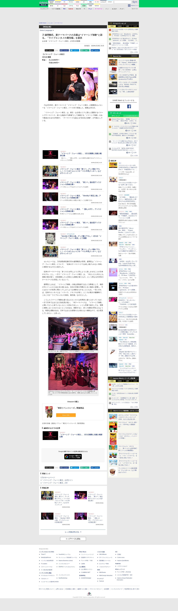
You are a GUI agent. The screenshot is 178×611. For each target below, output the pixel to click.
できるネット (45, 578)
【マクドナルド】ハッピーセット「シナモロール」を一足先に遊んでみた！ (127, 463)
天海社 (119, 554)
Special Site (117, 56)
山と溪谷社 (82, 566)
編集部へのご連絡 (82, 589)
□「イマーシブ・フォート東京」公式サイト (57, 480)
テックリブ (100, 578)
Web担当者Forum (46, 557)
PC (84, 9)
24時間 (120, 26)
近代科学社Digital (86, 578)
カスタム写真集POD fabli (124, 575)
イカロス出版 (101, 552)
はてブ (76, 50)
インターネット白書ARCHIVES (50, 581)
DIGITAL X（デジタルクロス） (67, 566)
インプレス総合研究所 (47, 560)
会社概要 (106, 589)
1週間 (127, 26)
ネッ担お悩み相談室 (46, 570)
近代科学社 (82, 575)
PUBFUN (118, 563)
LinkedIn (96, 50)
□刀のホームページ (48, 477)
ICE (116, 552)
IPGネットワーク (120, 569)
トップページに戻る (73, 539)
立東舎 (83, 563)
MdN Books (102, 572)
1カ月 (135, 26)
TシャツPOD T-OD (87, 560)
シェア (65, 50)
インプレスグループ (116, 589)
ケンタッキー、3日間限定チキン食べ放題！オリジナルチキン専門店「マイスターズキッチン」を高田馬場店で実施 (124, 399)
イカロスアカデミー (104, 566)
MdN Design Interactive (105, 575)
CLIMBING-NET (85, 572)
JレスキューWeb (104, 563)
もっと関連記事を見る (72, 532)
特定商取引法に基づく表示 (131, 589)
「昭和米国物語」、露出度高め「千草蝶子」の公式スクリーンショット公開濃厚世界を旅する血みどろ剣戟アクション (125, 44)
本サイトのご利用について (46, 589)
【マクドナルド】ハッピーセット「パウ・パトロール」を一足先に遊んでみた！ (127, 456)
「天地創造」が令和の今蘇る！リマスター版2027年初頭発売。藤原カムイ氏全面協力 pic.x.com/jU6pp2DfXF (124, 135)
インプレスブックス (64, 575)
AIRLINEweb (103, 554)
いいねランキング (131, 116)
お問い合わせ (59, 589)
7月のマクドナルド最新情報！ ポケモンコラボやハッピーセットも (126, 411)
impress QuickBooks (123, 560)
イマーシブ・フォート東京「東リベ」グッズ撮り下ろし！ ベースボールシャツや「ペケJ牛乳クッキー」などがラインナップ (80, 171)
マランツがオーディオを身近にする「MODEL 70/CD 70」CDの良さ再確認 (127, 84)
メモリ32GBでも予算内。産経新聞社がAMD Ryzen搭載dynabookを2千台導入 (127, 77)
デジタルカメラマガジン (48, 575)
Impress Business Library (66, 560)
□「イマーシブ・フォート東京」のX (54, 483)
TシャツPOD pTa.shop (124, 572)
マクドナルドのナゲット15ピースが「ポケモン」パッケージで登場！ (127, 436)
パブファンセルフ (122, 566)
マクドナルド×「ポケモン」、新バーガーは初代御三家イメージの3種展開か (127, 448)
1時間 (112, 26)
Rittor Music (82, 552)
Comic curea (120, 557)
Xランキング (117, 113)
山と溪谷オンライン (86, 569)
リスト (56, 50)
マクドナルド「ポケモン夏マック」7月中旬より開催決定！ (127, 424)
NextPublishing (63, 578)
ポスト (50, 50)
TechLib (101, 581)
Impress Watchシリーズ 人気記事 (124, 378)
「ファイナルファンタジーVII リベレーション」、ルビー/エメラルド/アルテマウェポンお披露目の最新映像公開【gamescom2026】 (127, 372)
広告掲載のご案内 (70, 589)
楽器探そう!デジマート (87, 557)
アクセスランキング (119, 23)
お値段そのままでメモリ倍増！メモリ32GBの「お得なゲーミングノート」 (127, 70)
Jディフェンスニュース (105, 557)
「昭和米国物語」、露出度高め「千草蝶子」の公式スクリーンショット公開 (127, 216)
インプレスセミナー (64, 563)
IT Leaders (44, 563)
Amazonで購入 (66, 415)
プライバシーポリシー (96, 589)
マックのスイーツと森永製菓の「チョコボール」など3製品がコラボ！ (127, 470)
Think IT (43, 554)
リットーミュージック (87, 554)
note (86, 50)
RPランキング (116, 116)
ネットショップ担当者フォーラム (68, 557)
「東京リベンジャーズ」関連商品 (70, 408)
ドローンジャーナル (46, 566)
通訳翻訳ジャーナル (104, 560)
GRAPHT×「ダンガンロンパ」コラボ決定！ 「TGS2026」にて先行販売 (127, 302)
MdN (98, 570)
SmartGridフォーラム (64, 554)
